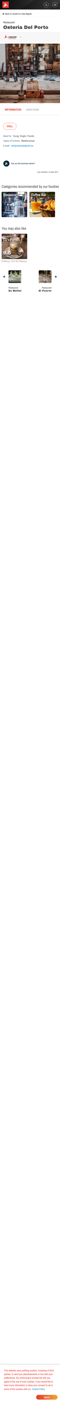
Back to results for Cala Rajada (18, 14)
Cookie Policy (38, 1389)
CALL (10, 126)
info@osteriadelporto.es (22, 145)
